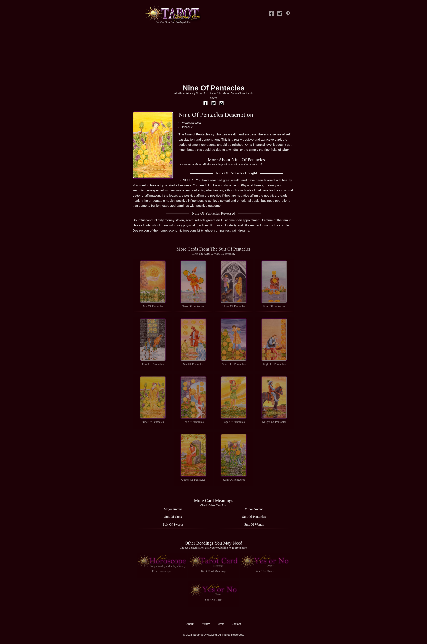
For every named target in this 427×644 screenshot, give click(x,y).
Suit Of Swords (173, 524)
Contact (236, 624)
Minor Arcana (254, 509)
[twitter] (279, 14)
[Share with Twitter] (213, 104)
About (189, 624)
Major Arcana (173, 509)
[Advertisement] (213, 49)
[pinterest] (288, 14)
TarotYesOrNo (173, 13)
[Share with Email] (221, 104)
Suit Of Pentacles (254, 516)
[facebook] (271, 14)
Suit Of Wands (254, 524)
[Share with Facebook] (205, 104)
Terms (220, 624)
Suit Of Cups (173, 516)
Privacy (205, 624)
